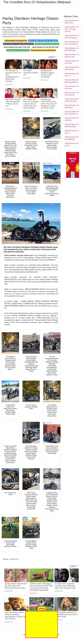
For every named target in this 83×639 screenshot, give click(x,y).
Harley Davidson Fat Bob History (72, 106)
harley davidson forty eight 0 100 (16, 41)
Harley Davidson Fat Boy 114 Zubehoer (72, 43)
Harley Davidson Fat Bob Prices (72, 62)
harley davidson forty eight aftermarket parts (18, 44)
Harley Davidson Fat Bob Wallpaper (72, 138)
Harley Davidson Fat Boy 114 (72, 74)
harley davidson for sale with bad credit (45, 47)
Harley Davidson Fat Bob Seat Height (72, 125)
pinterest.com (14, 559)
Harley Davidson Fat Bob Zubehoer (72, 93)
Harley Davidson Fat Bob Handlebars (72, 49)
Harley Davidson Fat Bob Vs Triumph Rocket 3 (72, 29)
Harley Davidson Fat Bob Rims (72, 119)
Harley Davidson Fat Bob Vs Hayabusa (72, 36)
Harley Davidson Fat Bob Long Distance (72, 112)
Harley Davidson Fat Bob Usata (72, 87)
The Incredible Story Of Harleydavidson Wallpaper (37, 2)
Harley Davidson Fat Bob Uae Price (72, 55)
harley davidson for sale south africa (43, 50)
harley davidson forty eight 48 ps (18, 50)
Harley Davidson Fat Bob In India (72, 21)
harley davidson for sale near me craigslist (43, 41)
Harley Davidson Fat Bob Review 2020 (72, 100)
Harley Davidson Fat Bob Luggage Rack (72, 81)
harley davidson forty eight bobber (46, 44)
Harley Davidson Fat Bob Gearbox (72, 68)
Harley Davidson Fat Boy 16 (72, 144)
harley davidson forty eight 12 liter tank (17, 47)
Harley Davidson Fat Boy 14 (72, 131)
